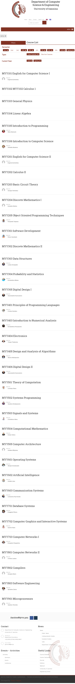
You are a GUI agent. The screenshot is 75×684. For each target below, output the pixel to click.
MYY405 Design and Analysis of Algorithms (29, 351)
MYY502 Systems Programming (21, 397)
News (41, 630)
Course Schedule (44, 654)
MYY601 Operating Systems (19, 459)
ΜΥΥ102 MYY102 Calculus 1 (19, 88)
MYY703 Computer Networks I (20, 537)
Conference (8, 663)
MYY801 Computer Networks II (21, 552)
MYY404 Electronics (14, 336)
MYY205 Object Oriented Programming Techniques (33, 215)
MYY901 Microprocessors (17, 598)
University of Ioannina (46, 668)
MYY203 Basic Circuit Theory (20, 184)
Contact (35, 19)
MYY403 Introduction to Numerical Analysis (29, 320)
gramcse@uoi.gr (9, 644)
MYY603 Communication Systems (23, 490)
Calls (43, 642)
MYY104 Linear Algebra (16, 113)
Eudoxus (42, 663)
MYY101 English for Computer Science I (26, 73)
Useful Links (41, 19)
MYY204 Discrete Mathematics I (21, 200)
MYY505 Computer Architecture (21, 444)
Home (25, 19)
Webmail (42, 666)
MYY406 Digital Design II (17, 366)
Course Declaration (45, 657)
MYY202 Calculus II (14, 172)
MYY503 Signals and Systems (20, 413)
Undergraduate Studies (48, 636)
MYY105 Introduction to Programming (25, 125)
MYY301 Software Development (21, 230)
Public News (45, 633)
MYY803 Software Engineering (21, 583)
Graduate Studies (46, 639)
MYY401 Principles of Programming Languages (31, 305)
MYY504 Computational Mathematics (25, 428)
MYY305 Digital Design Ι (16, 289)
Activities (5, 654)
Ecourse (42, 660)
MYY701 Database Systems (18, 506)
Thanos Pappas (16, 680)
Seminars (7, 657)
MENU (2, 36)
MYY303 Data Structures (17, 258)
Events (6, 660)
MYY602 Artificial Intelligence (20, 475)
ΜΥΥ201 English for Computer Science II (26, 156)
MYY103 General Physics (17, 101)
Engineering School (45, 671)
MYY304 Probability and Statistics (23, 274)
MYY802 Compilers (13, 567)
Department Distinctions (48, 644)
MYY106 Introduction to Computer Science (27, 141)
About (30, 19)
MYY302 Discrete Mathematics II (22, 246)
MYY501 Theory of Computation (21, 382)
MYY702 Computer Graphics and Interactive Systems (34, 521)
